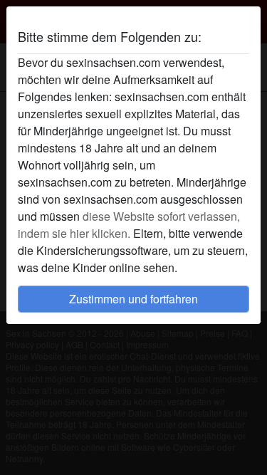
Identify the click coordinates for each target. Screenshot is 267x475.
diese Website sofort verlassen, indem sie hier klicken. (129, 224)
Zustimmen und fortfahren (133, 299)
